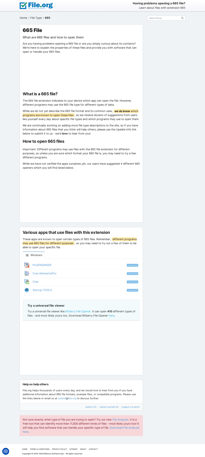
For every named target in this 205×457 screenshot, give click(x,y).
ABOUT (83, 449)
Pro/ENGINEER (42, 265)
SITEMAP (73, 449)
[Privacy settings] (5, 451)
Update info (90, 407)
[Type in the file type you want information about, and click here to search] (182, 17)
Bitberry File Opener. (78, 311)
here (111, 315)
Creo (36, 281)
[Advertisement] (81, 73)
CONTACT (93, 449)
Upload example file (108, 407)
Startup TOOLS (42, 290)
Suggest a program (130, 407)
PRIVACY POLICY (59, 449)
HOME (24, 449)
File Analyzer (120, 419)
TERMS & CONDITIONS (40, 449)
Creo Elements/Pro (44, 273)
